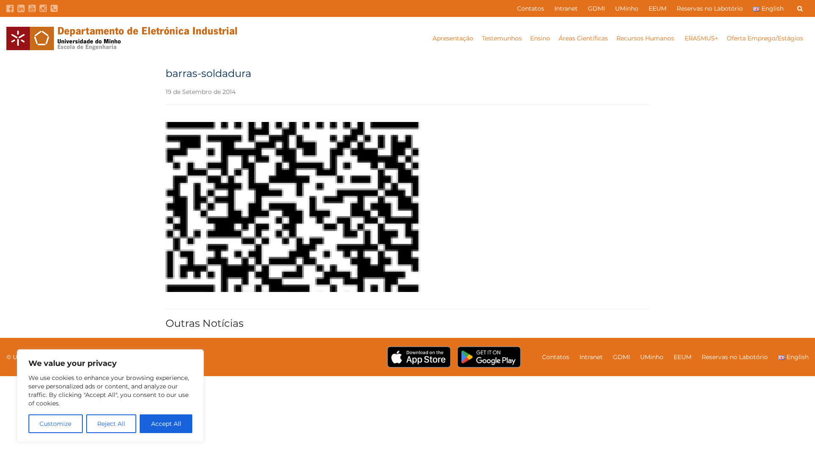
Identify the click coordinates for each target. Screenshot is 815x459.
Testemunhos (502, 38)
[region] (110, 395)
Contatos (530, 8)
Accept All (166, 424)
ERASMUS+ (701, 38)
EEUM (657, 8)
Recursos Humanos (646, 38)
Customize (55, 424)
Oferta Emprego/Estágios (766, 38)
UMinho (626, 8)
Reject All (111, 424)
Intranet (566, 8)
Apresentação (453, 38)
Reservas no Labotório (710, 8)
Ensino (540, 38)
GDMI (596, 8)
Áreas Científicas (583, 38)
